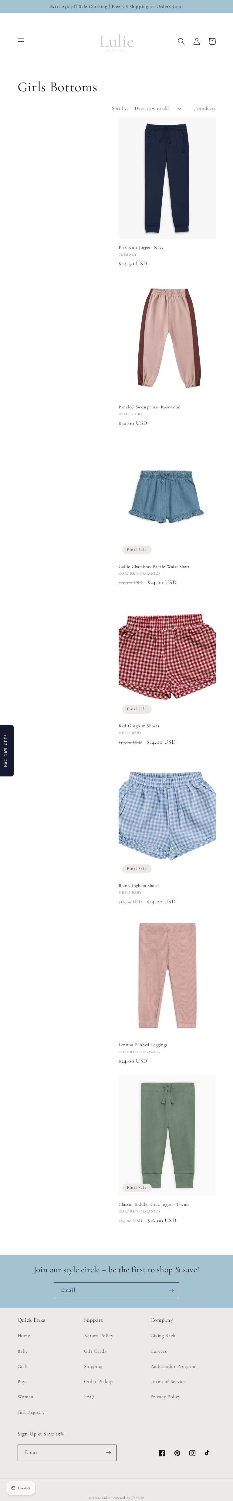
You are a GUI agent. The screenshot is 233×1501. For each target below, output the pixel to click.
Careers (158, 1351)
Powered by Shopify (127, 1498)
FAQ (89, 1397)
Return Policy (98, 1336)
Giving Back (163, 1336)
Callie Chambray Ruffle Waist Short (154, 566)
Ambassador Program (172, 1366)
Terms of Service (168, 1381)
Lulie (106, 1498)
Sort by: (120, 108)
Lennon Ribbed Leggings (143, 1044)
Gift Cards (95, 1351)
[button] (21, 41)
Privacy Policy (165, 1397)
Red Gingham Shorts (139, 726)
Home (24, 1336)
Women (25, 1397)
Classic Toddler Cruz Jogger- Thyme (154, 1204)
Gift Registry (31, 1412)
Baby (23, 1351)
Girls (23, 1366)
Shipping (93, 1366)
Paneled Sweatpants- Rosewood (150, 407)
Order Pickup (98, 1381)
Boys (22, 1381)
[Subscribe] (171, 1290)
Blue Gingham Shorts (139, 885)
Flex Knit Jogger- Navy (141, 247)
